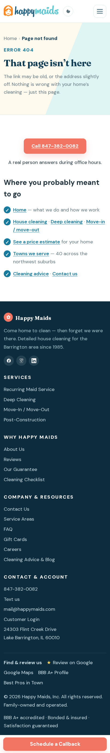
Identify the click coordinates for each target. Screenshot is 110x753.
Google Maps (18, 672)
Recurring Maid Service (29, 389)
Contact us (64, 274)
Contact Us (16, 509)
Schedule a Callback (55, 744)
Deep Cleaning (20, 399)
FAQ (8, 529)
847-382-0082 (21, 589)
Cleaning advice (31, 274)
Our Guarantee (20, 469)
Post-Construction (25, 419)
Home (10, 38)
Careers (12, 549)
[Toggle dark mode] (68, 11)
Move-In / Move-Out (26, 409)
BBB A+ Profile (53, 672)
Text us (12, 599)
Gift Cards (15, 539)
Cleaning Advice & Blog (29, 559)
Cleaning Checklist (24, 479)
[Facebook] (9, 361)
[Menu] (99, 11)
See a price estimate (36, 242)
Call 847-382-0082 (55, 146)
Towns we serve (31, 253)
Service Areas (19, 519)
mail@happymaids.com (29, 609)
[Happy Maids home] (31, 11)
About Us (14, 449)
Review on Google (70, 662)
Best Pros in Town (23, 682)
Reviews (12, 459)
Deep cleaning (67, 221)
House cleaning (30, 221)
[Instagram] (21, 361)
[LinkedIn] (34, 361)
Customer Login (22, 619)
